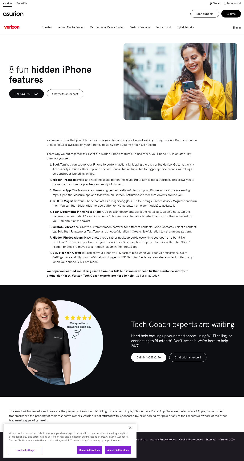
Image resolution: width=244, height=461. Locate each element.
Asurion (7, 3)
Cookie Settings (26, 450)
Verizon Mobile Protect (71, 27)
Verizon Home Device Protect (107, 27)
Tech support (163, 27)
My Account (234, 3)
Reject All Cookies (89, 450)
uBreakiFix (21, 3)
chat (148, 275)
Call (138, 275)
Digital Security (185, 27)
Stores (216, 3)
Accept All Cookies (118, 450)
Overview (47, 27)
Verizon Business (140, 27)
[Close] (130, 428)
